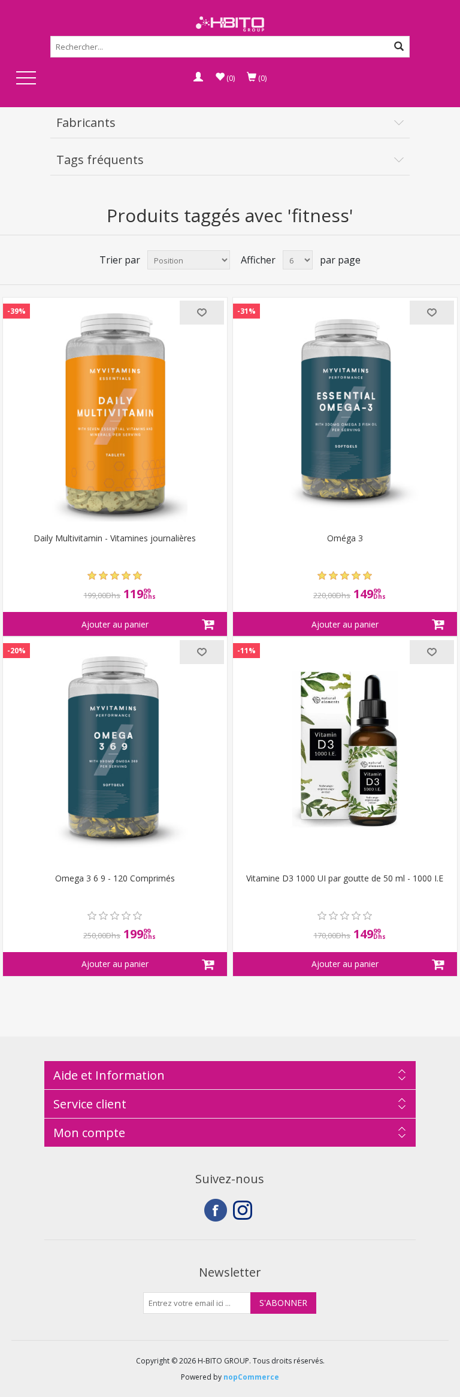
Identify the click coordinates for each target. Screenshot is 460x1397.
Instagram (244, 1210)
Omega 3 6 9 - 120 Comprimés (115, 879)
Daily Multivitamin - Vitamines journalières (115, 539)
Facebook (215, 1210)
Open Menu (25, 78)
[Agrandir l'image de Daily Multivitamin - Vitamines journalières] (115, 410)
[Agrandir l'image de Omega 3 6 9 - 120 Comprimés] (115, 749)
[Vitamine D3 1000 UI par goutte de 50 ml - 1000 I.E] (345, 749)
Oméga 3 (345, 539)
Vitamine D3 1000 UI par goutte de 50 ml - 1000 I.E (344, 879)
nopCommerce (251, 1377)
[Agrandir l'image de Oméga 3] (345, 410)
